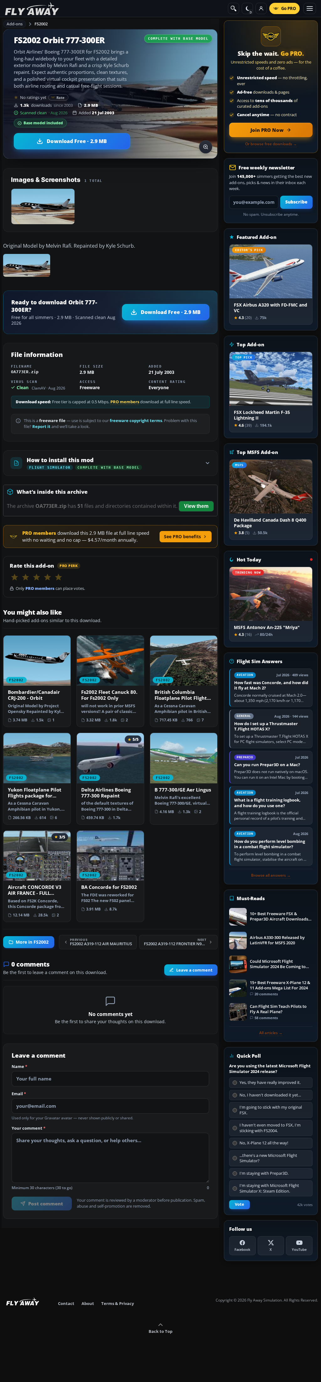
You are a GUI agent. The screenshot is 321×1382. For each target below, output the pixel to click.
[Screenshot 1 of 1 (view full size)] (43, 206)
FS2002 (41, 24)
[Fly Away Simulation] (32, 8)
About (88, 1303)
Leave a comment (194, 970)
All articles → (270, 1032)
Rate (60, 97)
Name (19, 1066)
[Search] (233, 8)
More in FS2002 (32, 942)
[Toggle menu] (309, 8)
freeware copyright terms (136, 420)
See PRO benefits (182, 536)
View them (196, 506)
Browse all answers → (271, 875)
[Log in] (261, 8)
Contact (66, 1303)
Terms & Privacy (117, 1303)
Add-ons (15, 24)
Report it (41, 426)
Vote (239, 1204)
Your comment (28, 1128)
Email (19, 1093)
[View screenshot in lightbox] (205, 146)
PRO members (124, 402)
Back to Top (160, 1331)
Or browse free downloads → (271, 144)
